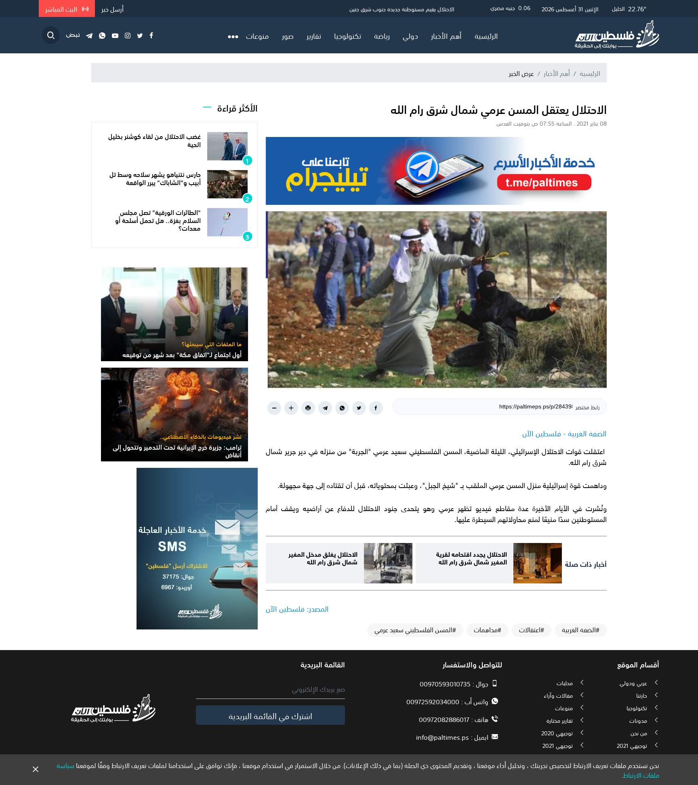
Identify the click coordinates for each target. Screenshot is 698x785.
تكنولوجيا (347, 35)
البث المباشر (62, 8)
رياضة (382, 35)
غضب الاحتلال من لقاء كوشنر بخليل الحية (154, 139)
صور (288, 35)
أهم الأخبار (446, 35)
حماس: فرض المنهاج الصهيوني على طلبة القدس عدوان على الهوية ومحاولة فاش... (358, 8)
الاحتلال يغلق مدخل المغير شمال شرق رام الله (322, 557)
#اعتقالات (531, 629)
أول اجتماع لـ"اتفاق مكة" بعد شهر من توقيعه (182, 353)
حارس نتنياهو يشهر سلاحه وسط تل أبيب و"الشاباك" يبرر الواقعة (155, 177)
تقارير (314, 35)
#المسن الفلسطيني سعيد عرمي (415, 629)
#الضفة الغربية (580, 629)
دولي (410, 35)
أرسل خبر (112, 8)
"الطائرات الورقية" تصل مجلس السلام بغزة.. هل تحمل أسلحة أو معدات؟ (158, 219)
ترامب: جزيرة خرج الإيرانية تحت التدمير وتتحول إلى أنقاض (177, 450)
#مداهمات (487, 629)
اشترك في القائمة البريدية (270, 715)
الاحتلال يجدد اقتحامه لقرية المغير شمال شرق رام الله (471, 557)
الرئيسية (486, 35)
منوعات (257, 35)
